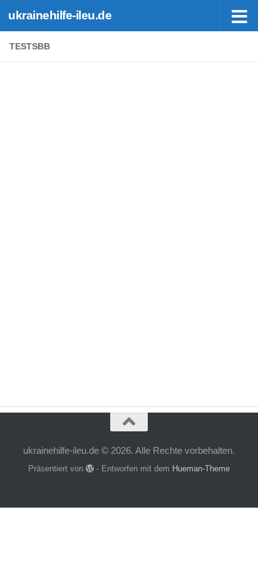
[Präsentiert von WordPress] (90, 468)
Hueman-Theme (201, 468)
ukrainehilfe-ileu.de (59, 15)
